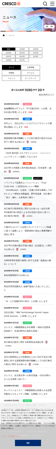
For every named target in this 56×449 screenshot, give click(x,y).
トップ (3, 35)
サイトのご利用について (11, 436)
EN (52, 26)
